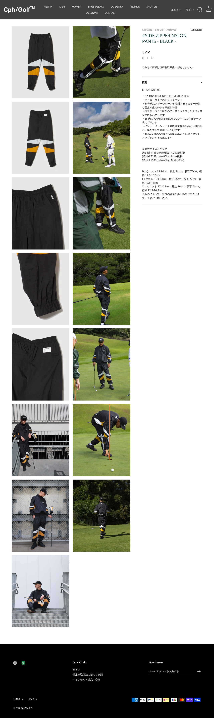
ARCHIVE (135, 6)
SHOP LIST (152, 6)
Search (76, 669)
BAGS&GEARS (96, 6)
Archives (171, 29)
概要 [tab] (144, 82)
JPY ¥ (187, 9)
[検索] (199, 9)
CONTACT (110, 12)
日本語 (174, 9)
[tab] (172, 146)
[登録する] (199, 671)
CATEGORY (117, 6)
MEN (62, 6)
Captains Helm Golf (153, 29)
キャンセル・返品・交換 (86, 679)
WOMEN (76, 6)
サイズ (146, 52)
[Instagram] (15, 662)
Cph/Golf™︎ (26, 707)
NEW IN (48, 6)
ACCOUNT (92, 12)
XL (152, 57)
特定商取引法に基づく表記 (88, 674)
